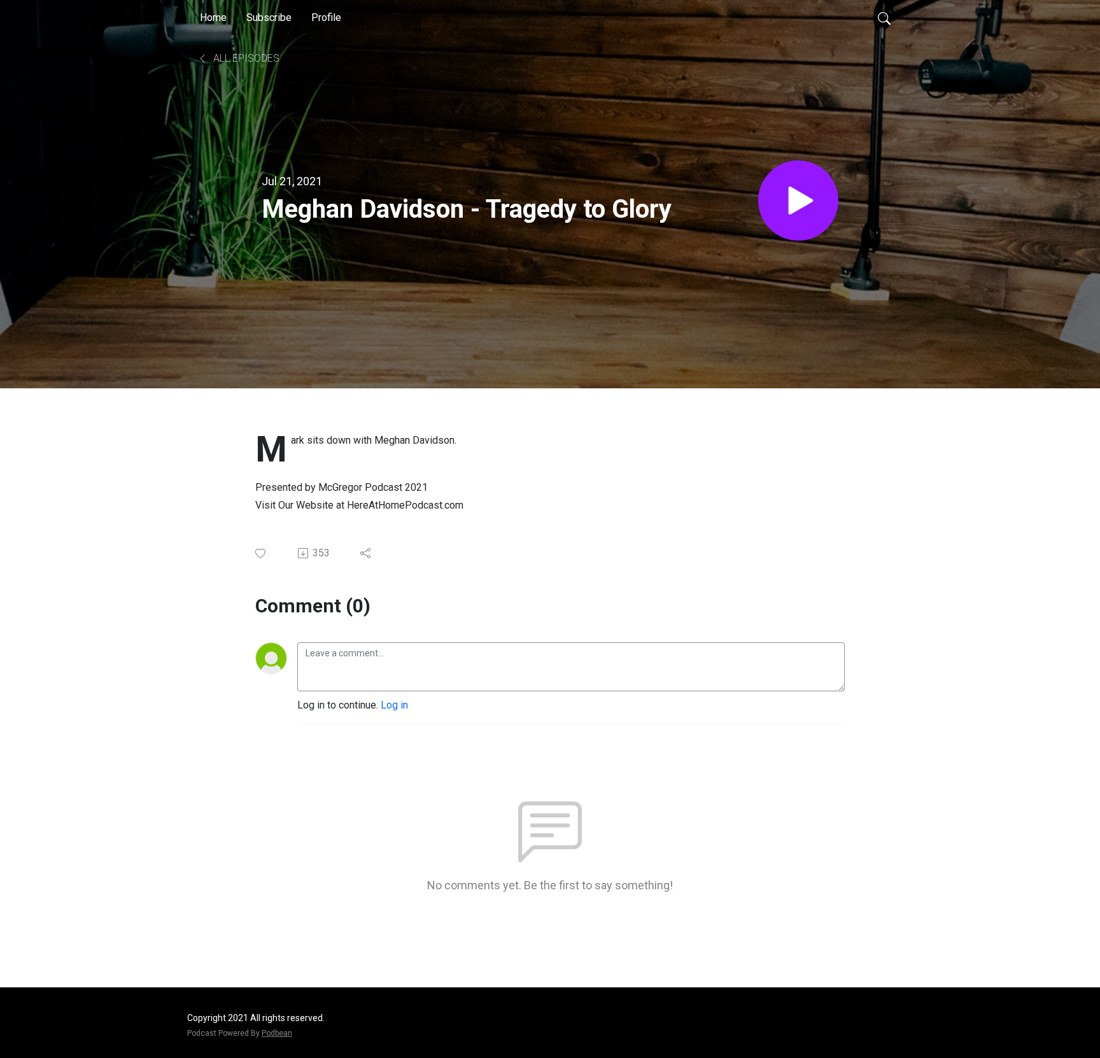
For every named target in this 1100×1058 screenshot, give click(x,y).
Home (213, 17)
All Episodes (245, 58)
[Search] (884, 18)
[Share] (366, 553)
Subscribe (269, 17)
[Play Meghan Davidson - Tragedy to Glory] (798, 200)
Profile (326, 17)
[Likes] (261, 553)
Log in (394, 705)
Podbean (277, 1033)
